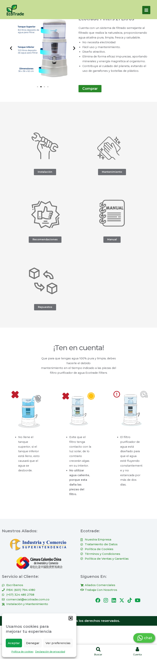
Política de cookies (22, 651)
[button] (71, 618)
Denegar (32, 643)
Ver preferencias (58, 643)
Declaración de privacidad (50, 651)
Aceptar (14, 643)
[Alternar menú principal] (146, 10)
